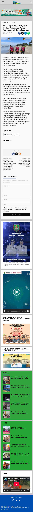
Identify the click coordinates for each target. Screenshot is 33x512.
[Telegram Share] (25, 33)
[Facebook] (13, 153)
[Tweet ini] (22, 33)
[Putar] (5, 311)
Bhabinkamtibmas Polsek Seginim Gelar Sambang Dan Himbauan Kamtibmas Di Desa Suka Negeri (19, 412)
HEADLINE (5, 33)
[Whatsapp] (28, 33)
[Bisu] (25, 311)
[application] (16, 292)
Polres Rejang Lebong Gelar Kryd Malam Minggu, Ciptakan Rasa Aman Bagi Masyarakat (20, 395)
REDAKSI (19, 506)
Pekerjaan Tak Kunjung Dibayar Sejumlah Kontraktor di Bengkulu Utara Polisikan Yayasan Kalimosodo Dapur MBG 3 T (20, 386)
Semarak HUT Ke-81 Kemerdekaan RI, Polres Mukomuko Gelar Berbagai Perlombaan (19, 428)
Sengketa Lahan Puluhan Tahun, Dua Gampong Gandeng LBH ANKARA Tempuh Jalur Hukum (20, 404)
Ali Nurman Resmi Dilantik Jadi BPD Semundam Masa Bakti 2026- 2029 (20, 377)
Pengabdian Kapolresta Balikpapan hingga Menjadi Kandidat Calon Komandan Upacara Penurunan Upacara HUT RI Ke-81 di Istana (20, 436)
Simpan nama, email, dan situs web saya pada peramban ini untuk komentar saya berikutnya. (15, 209)
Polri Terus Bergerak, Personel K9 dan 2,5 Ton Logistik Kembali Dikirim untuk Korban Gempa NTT (20, 462)
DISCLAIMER (4, 509)
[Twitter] (16, 153)
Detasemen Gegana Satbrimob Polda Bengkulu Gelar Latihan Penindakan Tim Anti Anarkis (23, 162)
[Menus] (2, 2)
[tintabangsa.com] (16, 2)
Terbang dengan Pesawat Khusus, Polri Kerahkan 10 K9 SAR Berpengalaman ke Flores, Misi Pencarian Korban (20, 445)
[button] (16, 292)
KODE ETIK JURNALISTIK (7, 507)
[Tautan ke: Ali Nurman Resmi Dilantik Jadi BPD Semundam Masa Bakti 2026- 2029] (6, 380)
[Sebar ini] (19, 33)
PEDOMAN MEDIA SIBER (21, 507)
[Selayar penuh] (28, 311)
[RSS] (19, 153)
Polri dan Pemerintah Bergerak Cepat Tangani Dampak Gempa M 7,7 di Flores (20, 454)
